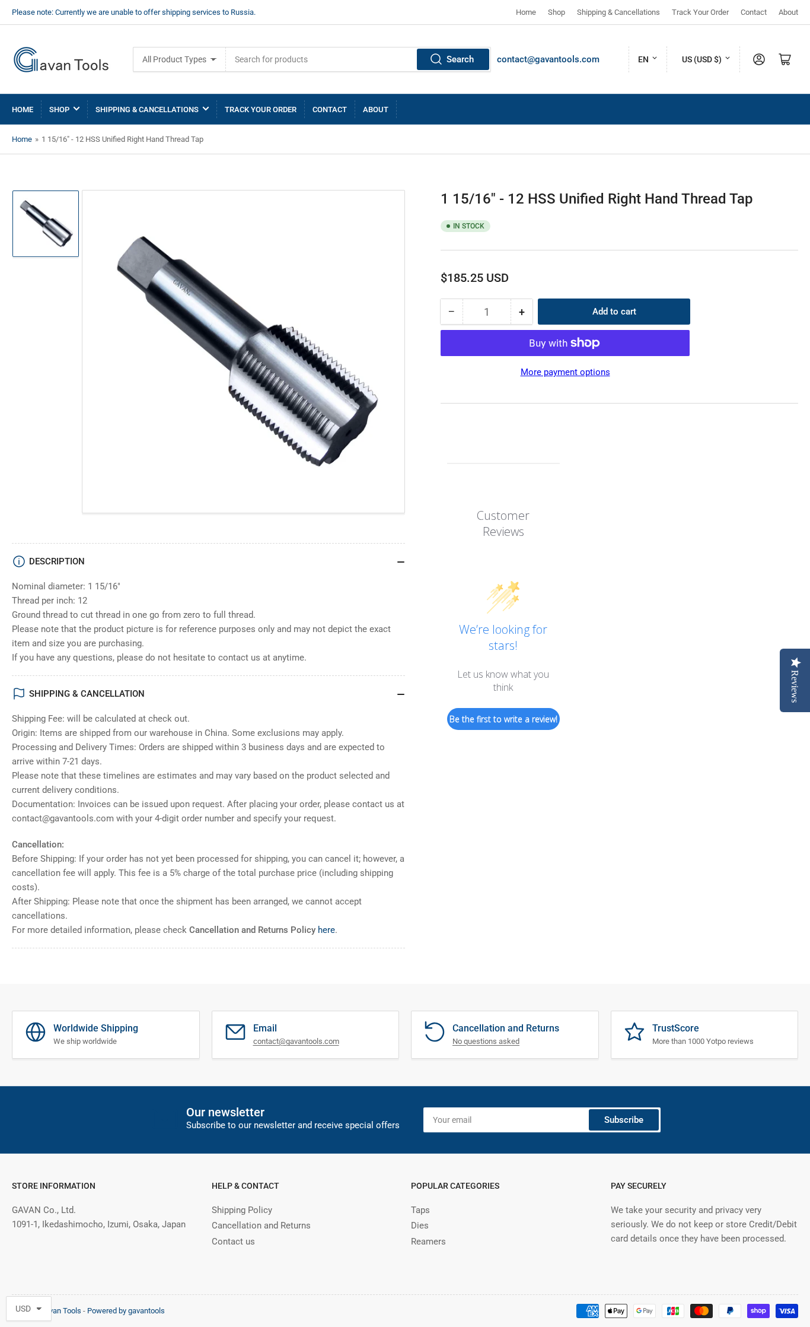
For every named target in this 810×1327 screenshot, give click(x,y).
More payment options (565, 372)
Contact (754, 12)
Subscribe (623, 1120)
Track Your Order (700, 12)
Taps (420, 1210)
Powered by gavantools (126, 1310)
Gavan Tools (60, 1310)
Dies (420, 1225)
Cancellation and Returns (261, 1225)
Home (526, 12)
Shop (556, 12)
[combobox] (358, 59)
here (326, 930)
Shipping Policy (242, 1210)
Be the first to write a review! (503, 719)
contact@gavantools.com (548, 59)
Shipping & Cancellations (618, 12)
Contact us (233, 1241)
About (788, 12)
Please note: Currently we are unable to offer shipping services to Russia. (134, 12)
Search (460, 59)
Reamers (428, 1241)
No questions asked (485, 1041)
